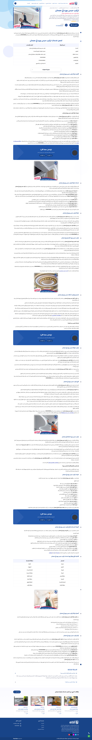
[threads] (71, 735)
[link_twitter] (76, 735)
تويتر (54, 553)
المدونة (42, 727)
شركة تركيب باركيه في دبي (56, 315)
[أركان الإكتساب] (73, 3)
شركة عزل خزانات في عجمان (53, 462)
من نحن (42, 725)
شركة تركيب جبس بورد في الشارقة (67, 413)
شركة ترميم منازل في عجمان (39, 709)
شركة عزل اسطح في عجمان (23, 709)
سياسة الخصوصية (41, 729)
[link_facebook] (78, 735)
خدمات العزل (55, 3)
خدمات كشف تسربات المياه (63, 3)
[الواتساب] (89, 736)
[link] (49, 155)
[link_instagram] (73, 735)
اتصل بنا (28, 3)
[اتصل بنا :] (89, 733)
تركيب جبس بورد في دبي (63, 271)
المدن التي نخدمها (35, 3)
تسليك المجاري (48, 3)
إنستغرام (50, 553)
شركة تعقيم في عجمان (74, 709)
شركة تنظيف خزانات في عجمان (55, 709)
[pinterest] (69, 735)
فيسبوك (57, 553)
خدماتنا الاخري (42, 3)
